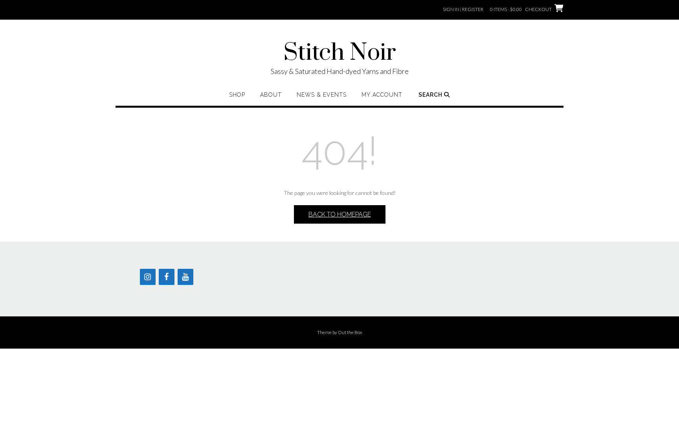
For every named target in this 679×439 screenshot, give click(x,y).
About (271, 95)
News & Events (322, 95)
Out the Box (350, 332)
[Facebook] (166, 277)
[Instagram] (148, 277)
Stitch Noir (339, 53)
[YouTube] (185, 277)
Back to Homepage (339, 214)
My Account (382, 95)
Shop (237, 95)
